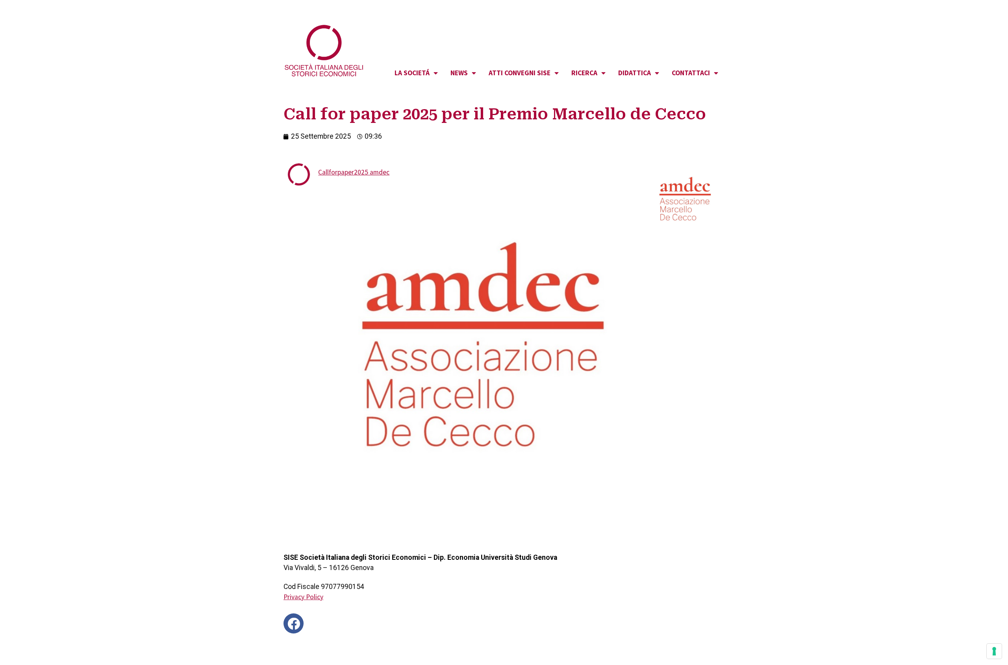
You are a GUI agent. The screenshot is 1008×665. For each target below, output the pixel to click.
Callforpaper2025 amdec (353, 172)
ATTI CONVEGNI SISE (519, 73)
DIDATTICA (634, 73)
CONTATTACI (691, 73)
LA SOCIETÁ (412, 73)
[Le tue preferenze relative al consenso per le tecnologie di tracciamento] (994, 651)
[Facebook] (294, 623)
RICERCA (584, 73)
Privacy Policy (303, 597)
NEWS (459, 73)
